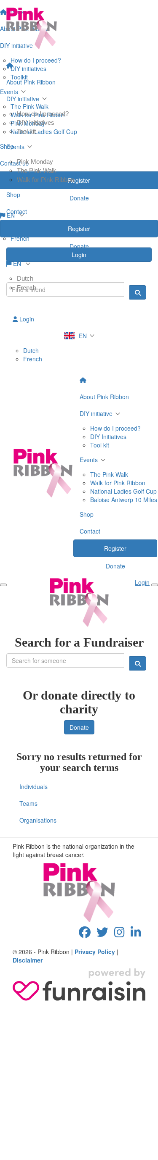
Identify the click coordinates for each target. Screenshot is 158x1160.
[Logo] (79, 28)
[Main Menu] (3, 585)
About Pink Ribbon (31, 82)
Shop (13, 194)
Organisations (37, 820)
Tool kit (26, 131)
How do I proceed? (43, 113)
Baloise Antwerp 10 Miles (123, 499)
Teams (28, 803)
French (26, 287)
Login (26, 319)
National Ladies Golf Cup (123, 491)
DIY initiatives (35, 122)
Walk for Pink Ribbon (45, 179)
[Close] (154, 585)
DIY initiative (22, 99)
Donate (79, 246)
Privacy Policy (95, 951)
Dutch (25, 278)
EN (17, 263)
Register (79, 228)
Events (15, 146)
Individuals (33, 786)
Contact (16, 211)
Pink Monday (35, 161)
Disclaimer (28, 960)
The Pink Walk (36, 170)
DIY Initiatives (108, 436)
